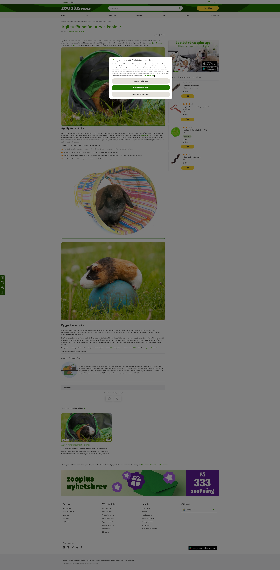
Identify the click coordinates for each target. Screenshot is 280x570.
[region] (140, 78)
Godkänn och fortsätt (140, 88)
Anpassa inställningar (141, 81)
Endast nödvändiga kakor (141, 94)
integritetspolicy (149, 76)
